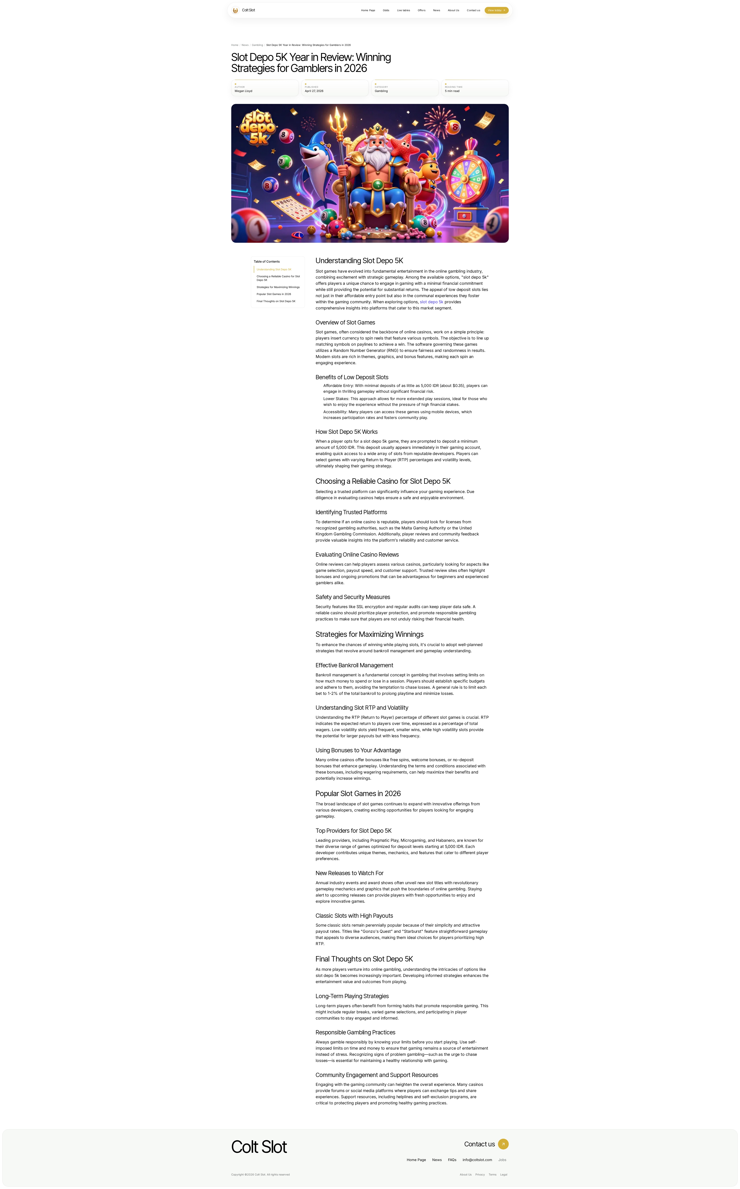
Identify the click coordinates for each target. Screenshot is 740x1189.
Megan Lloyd (243, 91)
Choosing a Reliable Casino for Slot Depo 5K (278, 278)
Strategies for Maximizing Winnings (278, 287)
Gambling (257, 45)
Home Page (416, 1160)
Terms (492, 1174)
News (245, 45)
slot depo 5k (431, 301)
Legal (503, 1174)
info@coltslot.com (477, 1160)
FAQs (452, 1160)
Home (234, 45)
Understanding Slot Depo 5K (274, 269)
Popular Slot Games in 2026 (274, 294)
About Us (466, 1174)
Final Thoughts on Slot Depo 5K (276, 301)
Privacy (480, 1174)
